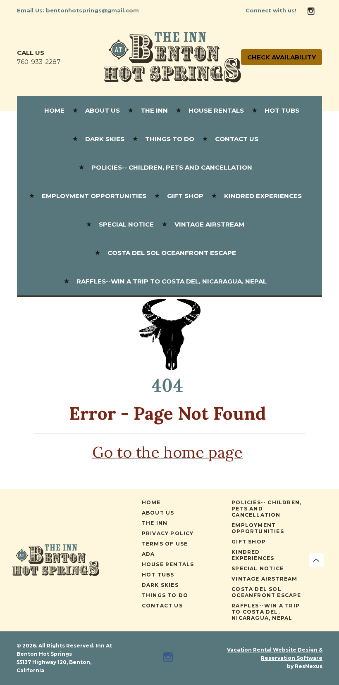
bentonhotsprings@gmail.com (92, 10)
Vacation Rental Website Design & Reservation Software (274, 654)
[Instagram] (314, 10)
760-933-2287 (38, 62)
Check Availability (281, 57)
